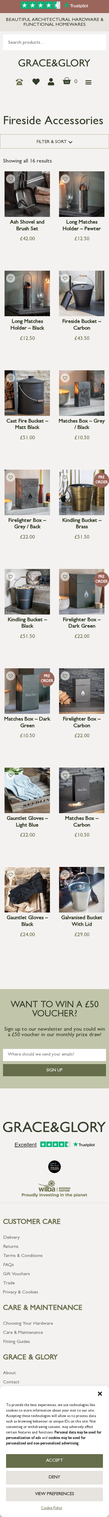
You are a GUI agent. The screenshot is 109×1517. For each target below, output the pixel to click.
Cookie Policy (51, 1508)
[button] (100, 1394)
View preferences (54, 1494)
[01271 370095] (21, 82)
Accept (54, 1461)
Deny (54, 1477)
